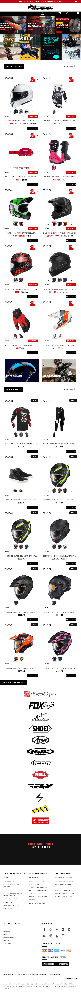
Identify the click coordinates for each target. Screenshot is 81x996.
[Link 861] (40, 717)
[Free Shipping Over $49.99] (40, 845)
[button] (76, 14)
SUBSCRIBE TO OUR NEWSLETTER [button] (55, 964)
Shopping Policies (36, 884)
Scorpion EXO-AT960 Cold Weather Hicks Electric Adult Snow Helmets (59, 668)
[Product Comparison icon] (50, 14)
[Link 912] (44, 936)
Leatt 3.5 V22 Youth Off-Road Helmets (21, 233)
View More (69, 66)
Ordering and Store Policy (65, 881)
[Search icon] (66, 13)
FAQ (56, 887)
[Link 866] (40, 774)
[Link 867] (40, 786)
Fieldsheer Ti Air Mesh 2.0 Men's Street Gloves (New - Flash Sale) (21, 345)
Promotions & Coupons (63, 897)
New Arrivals (13, 389)
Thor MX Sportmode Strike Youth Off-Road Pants (59, 444)
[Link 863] (40, 740)
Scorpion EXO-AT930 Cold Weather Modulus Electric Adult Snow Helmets (59, 500)
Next (32, 112)
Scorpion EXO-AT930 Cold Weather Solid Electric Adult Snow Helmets (21, 612)
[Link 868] (40, 797)
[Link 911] (69, 929)
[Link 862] (40, 728)
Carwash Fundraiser (11, 899)
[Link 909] (56, 929)
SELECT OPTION (32, 128)
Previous (10, 112)
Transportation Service (38, 897)
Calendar (7, 944)
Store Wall (7, 928)
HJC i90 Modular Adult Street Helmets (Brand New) (21, 121)
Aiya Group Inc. (37, 974)
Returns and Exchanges (38, 890)
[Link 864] (40, 751)
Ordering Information (63, 878)
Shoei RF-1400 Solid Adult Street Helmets (60, 289)
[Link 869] (40, 809)
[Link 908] (50, 929)
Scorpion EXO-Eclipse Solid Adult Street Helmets (59, 556)
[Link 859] (40, 694)
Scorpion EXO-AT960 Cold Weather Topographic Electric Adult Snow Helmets (21, 668)
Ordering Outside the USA (64, 893)
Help (76, 978)
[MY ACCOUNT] (42, 13)
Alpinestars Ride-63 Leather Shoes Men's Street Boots (21, 500)
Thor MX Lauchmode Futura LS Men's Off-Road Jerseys (21, 444)
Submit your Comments (38, 881)
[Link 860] (40, 705)
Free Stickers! (8, 937)
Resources (7, 940)
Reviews (32, 900)
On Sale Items (14, 66)
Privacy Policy (68, 978)
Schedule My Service (37, 903)
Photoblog (7, 908)
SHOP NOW (58, 1)
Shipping (32, 893)
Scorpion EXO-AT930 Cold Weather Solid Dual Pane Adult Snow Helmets (59, 612)
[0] (58, 14)
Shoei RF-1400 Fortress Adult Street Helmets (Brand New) (21, 289)
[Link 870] (40, 820)
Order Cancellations (63, 884)
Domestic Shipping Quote (38, 887)
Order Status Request (63, 890)
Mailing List (8, 902)
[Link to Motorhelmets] (40, 7)
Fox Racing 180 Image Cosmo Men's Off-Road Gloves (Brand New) (59, 121)
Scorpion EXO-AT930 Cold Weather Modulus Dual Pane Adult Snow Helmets (21, 556)
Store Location (9, 881)
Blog (5, 934)
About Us (6, 878)
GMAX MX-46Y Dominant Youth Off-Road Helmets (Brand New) (59, 233)
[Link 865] (40, 763)
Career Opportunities (11, 905)
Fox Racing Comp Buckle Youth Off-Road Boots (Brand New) (59, 177)
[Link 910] (62, 929)
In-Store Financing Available (14, 890)
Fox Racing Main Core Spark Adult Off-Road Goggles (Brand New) (21, 177)
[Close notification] (75, 1)
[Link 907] (44, 929)
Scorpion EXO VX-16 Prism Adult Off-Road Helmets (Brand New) (59, 345)
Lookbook (7, 931)
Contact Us (33, 878)
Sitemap (58, 974)
